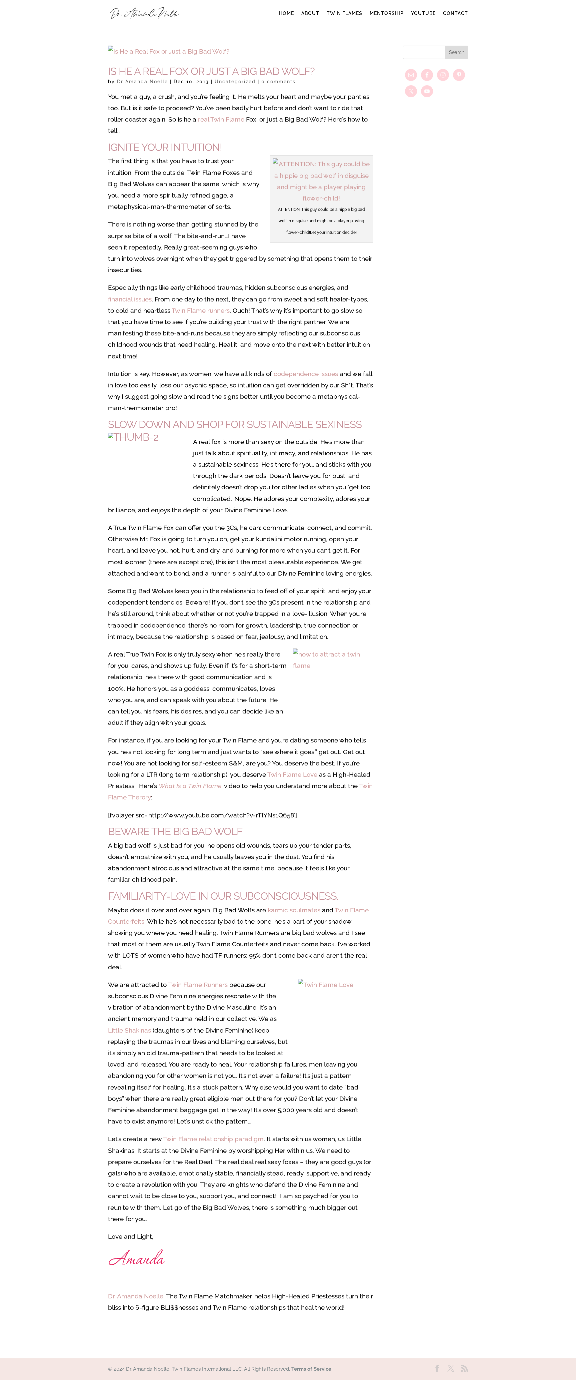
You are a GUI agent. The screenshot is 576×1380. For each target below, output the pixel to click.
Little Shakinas (129, 1030)
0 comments (278, 81)
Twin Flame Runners (198, 984)
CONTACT (455, 13)
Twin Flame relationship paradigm (213, 1139)
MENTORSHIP (387, 13)
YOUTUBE (423, 13)
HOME (286, 13)
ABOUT (310, 13)
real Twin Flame (221, 119)
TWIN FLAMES (344, 13)
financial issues (130, 299)
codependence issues (306, 373)
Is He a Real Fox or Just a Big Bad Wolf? (211, 71)
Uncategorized (235, 81)
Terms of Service (311, 1369)
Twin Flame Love (292, 774)
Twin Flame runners (201, 310)
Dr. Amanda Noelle (135, 1296)
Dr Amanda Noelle (142, 81)
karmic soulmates (294, 910)
